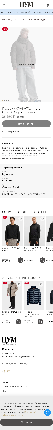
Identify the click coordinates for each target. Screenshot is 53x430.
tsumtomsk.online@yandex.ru (18, 356)
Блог (5, 391)
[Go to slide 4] (8, 100)
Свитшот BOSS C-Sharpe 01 (11, 249)
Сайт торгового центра (15, 386)
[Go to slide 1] (2, 100)
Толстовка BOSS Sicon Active (32, 249)
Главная (6, 19)
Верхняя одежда (36, 19)
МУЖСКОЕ (18, 19)
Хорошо (26, 422)
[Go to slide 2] (4, 100)
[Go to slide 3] (6, 100)
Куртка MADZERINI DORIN (11, 313)
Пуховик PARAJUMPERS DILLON (31, 314)
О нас (6, 382)
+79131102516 (8, 353)
